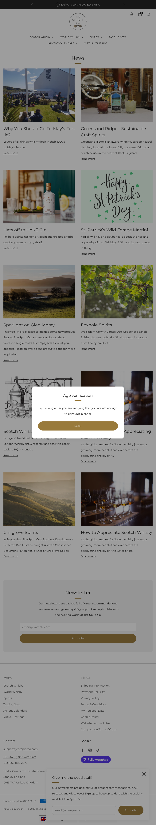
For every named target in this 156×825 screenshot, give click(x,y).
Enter (78, 425)
